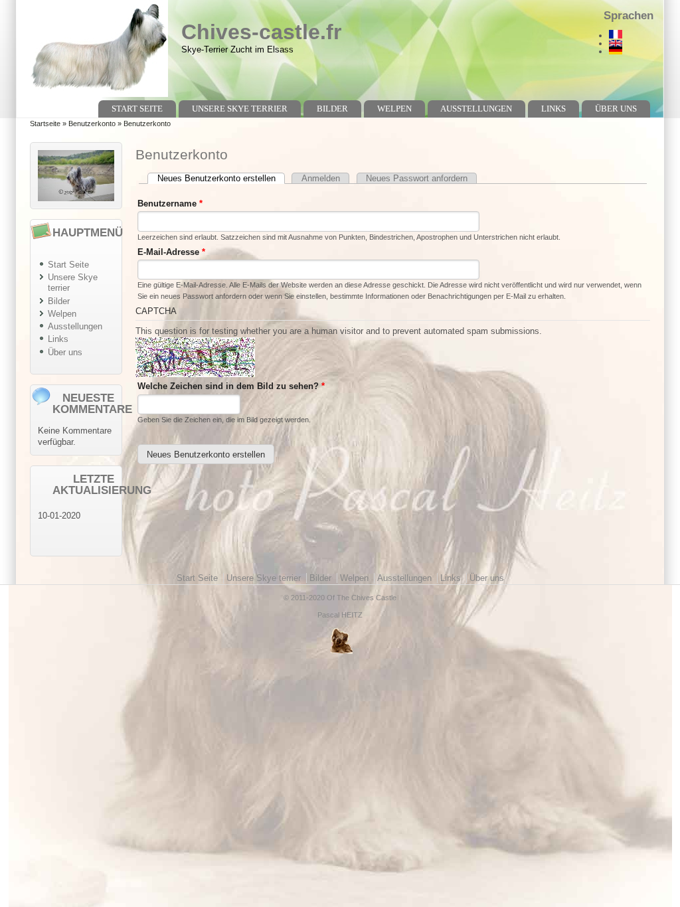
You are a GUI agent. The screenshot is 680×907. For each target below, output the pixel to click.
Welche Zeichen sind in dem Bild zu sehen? (231, 386)
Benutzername (170, 203)
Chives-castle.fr (261, 32)
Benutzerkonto (92, 123)
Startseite (45, 123)
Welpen (394, 109)
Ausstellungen (476, 109)
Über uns (616, 109)
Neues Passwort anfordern (417, 178)
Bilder (332, 109)
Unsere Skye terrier (240, 109)
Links (553, 109)
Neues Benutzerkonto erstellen (221, 178)
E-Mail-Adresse (171, 252)
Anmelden (320, 178)
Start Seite (137, 109)
